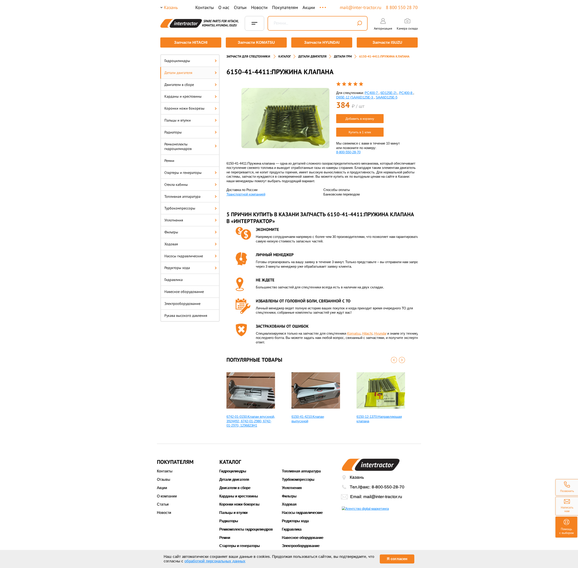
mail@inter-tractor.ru (360, 7)
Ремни (169, 160)
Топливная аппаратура (182, 196)
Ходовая (171, 244)
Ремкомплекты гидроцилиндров (178, 146)
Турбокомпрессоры (179, 208)
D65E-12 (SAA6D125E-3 (355, 97)
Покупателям (285, 7)
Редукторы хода (177, 267)
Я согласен (397, 559)
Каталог (284, 56)
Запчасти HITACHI (190, 42)
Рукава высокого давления (185, 315)
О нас (223, 7)
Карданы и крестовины (183, 96)
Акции (309, 7)
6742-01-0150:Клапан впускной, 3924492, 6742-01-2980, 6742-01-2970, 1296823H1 (250, 421)
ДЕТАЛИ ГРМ (343, 56)
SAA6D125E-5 (386, 97)
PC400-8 (406, 93)
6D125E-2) (388, 93)
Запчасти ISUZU (387, 42)
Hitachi (367, 333)
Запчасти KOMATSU (256, 42)
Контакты (204, 7)
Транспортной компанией (245, 194)
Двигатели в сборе (179, 84)
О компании (167, 496)
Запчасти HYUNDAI (322, 42)
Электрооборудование (182, 303)
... (323, 5)
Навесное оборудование (184, 291)
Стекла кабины (176, 184)
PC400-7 (372, 93)
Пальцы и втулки (177, 120)
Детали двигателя (178, 72)
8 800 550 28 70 (402, 7)
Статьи (240, 7)
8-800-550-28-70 (348, 152)
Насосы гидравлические (183, 256)
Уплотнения (173, 220)
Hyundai (380, 333)
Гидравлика (173, 279)
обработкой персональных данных (214, 561)
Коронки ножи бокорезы (184, 108)
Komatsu (353, 333)
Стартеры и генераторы (183, 172)
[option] (285, 118)
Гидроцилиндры (177, 60)
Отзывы (163, 479)
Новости (259, 7)
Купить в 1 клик (360, 132)
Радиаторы (173, 132)
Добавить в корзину (359, 118)
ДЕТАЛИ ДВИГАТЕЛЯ (312, 56)
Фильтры (171, 232)
